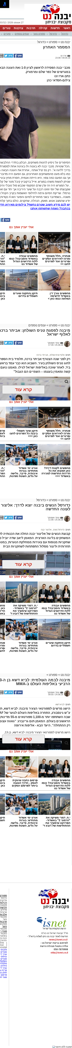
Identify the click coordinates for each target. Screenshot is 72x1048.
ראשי (66, 28)
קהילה (43, 28)
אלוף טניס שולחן (57, 355)
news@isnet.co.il (58, 939)
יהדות (4, 940)
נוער (4, 926)
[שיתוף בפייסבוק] (18, 57)
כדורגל (64, 33)
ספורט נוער (39, 33)
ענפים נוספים (22, 33)
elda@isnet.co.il (59, 952)
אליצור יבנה (46, 529)
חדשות (55, 28)
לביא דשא (60, 704)
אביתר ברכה (42, 355)
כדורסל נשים (59, 529)
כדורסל (53, 33)
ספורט (53, 42)
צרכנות (18, 28)
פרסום (3, 975)
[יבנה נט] (46, 909)
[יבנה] (48, 24)
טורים (6, 28)
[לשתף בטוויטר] (8, 57)
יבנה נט (65, 42)
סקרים (7, 33)
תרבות (30, 28)
